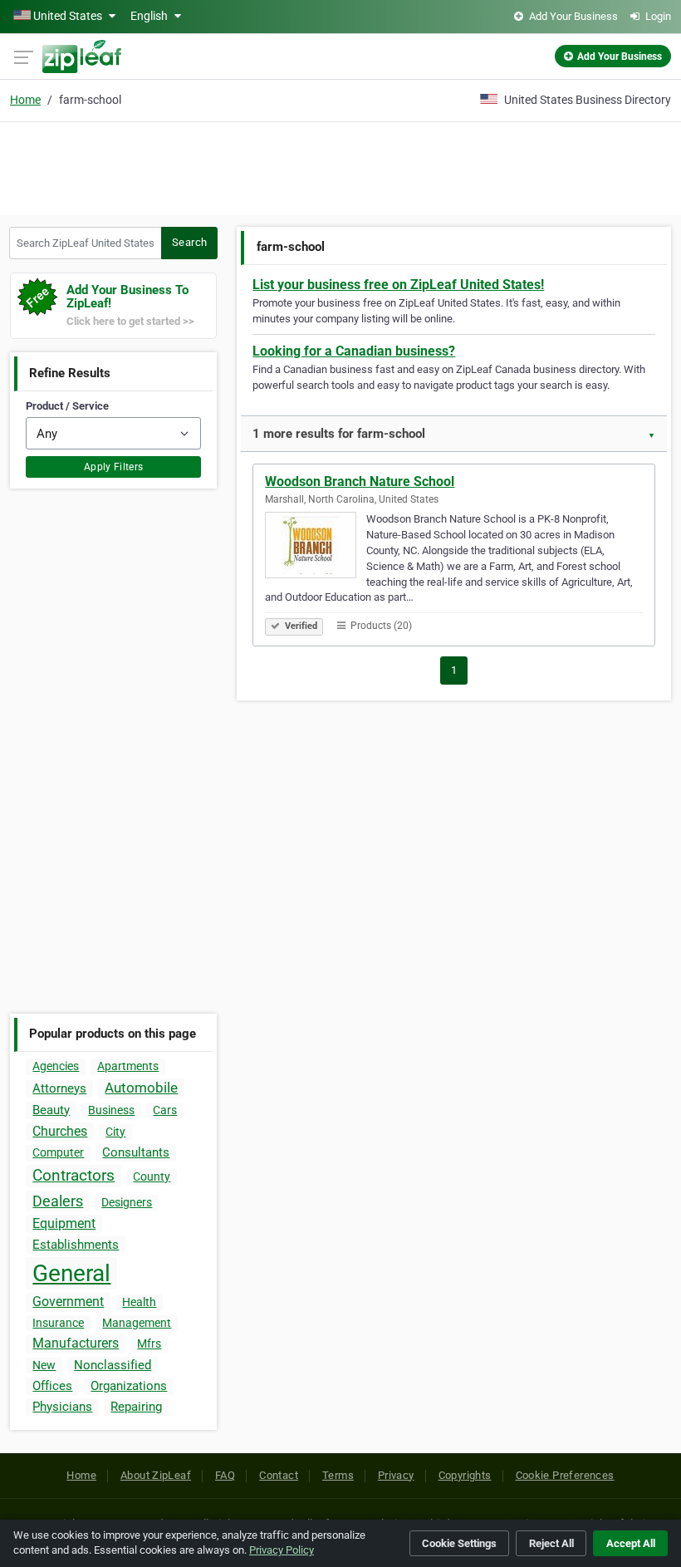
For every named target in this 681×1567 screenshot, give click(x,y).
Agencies (55, 1066)
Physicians (62, 1406)
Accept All (630, 1543)
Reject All (551, 1543)
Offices (52, 1385)
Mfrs (149, 1343)
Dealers (57, 1201)
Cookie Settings (459, 1543)
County (151, 1176)
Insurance (58, 1322)
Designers (126, 1202)
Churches (59, 1131)
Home (25, 99)
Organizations (129, 1385)
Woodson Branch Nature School (359, 481)
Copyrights (465, 1475)
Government (68, 1301)
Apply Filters (114, 467)
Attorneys (59, 1088)
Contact (278, 1475)
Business (111, 1110)
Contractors (73, 1175)
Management (136, 1322)
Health (139, 1302)
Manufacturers (75, 1343)
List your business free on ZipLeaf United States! (398, 284)
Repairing (136, 1406)
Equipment (64, 1223)
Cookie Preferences (565, 1475)
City (115, 1131)
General (71, 1273)
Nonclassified (112, 1365)
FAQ (225, 1475)
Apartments (128, 1066)
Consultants (135, 1152)
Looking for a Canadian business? (353, 351)
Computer (58, 1152)
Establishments (75, 1244)
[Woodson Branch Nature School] (315, 547)
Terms (338, 1475)
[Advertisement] (340, 166)
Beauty (51, 1110)
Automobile (141, 1087)
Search (189, 242)
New (44, 1365)
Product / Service (67, 406)
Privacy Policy (281, 1550)
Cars (165, 1110)
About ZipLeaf (155, 1475)
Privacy (396, 1475)
